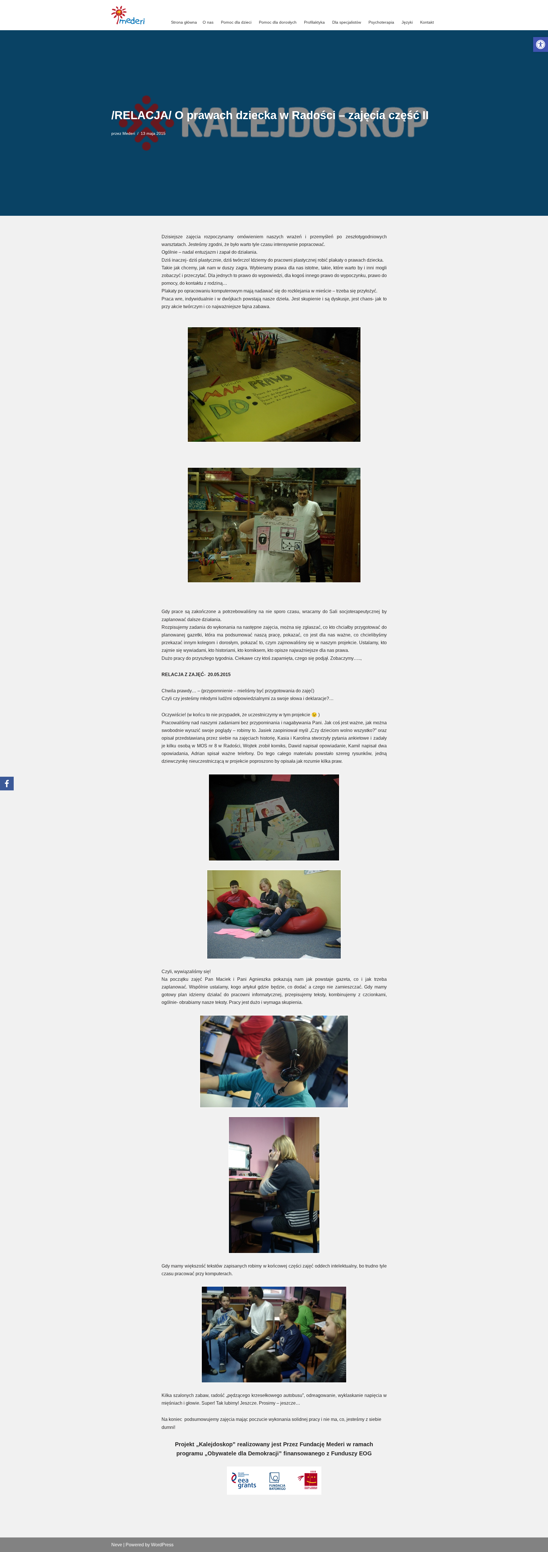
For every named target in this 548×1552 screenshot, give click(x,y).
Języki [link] (407, 22)
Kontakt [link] (427, 22)
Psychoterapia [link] (381, 22)
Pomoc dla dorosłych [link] (278, 22)
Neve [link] (116, 1544)
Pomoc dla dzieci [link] (236, 22)
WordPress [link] (162, 1544)
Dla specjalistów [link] (346, 22)
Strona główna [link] (184, 22)
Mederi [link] (128, 133)
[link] (540, 44)
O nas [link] (208, 22)
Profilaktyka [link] (314, 22)
